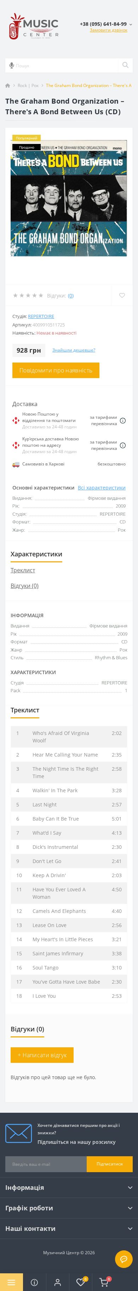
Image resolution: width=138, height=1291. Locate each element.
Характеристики (36, 554)
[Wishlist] (122, 295)
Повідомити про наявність (55, 370)
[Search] (125, 65)
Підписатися (110, 1164)
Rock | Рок (28, 85)
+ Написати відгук (42, 1055)
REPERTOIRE (41, 316)
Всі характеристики (102, 487)
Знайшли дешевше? (73, 350)
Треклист (23, 570)
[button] (57, 1282)
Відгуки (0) (25, 586)
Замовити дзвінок (108, 30)
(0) (71, 295)
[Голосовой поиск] (12, 65)
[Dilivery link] (123, 420)
